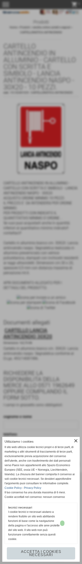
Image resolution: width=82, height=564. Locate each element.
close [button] (76, 440)
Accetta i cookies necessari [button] (41, 553)
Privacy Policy (32, 487)
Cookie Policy (13, 487)
